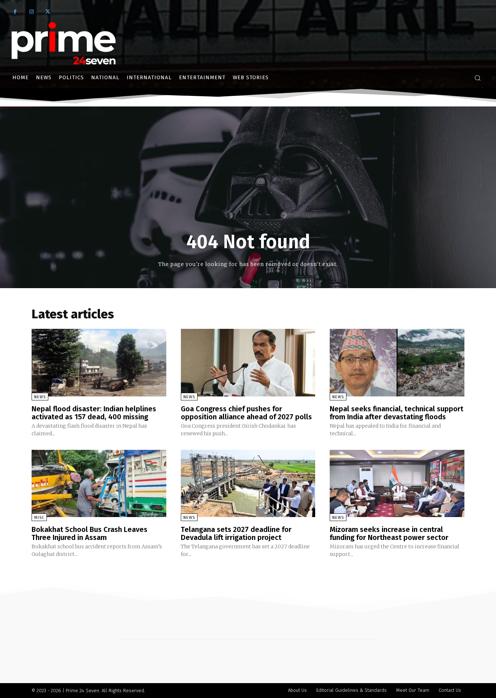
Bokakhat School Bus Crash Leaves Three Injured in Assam (89, 533)
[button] (477, 78)
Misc (39, 517)
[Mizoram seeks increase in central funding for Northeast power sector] (397, 483)
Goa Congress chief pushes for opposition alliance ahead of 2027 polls (246, 412)
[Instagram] (31, 11)
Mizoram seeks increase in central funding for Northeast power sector (389, 533)
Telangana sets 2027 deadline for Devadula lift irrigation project (236, 533)
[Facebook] (15, 11)
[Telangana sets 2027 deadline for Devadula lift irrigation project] (248, 483)
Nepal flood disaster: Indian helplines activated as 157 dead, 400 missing (94, 412)
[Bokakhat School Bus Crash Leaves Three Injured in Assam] (99, 483)
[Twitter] (47, 11)
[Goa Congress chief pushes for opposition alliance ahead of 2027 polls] (248, 362)
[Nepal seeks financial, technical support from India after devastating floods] (397, 362)
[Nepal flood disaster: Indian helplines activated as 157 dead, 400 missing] (99, 362)
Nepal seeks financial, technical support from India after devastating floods (396, 412)
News (40, 397)
